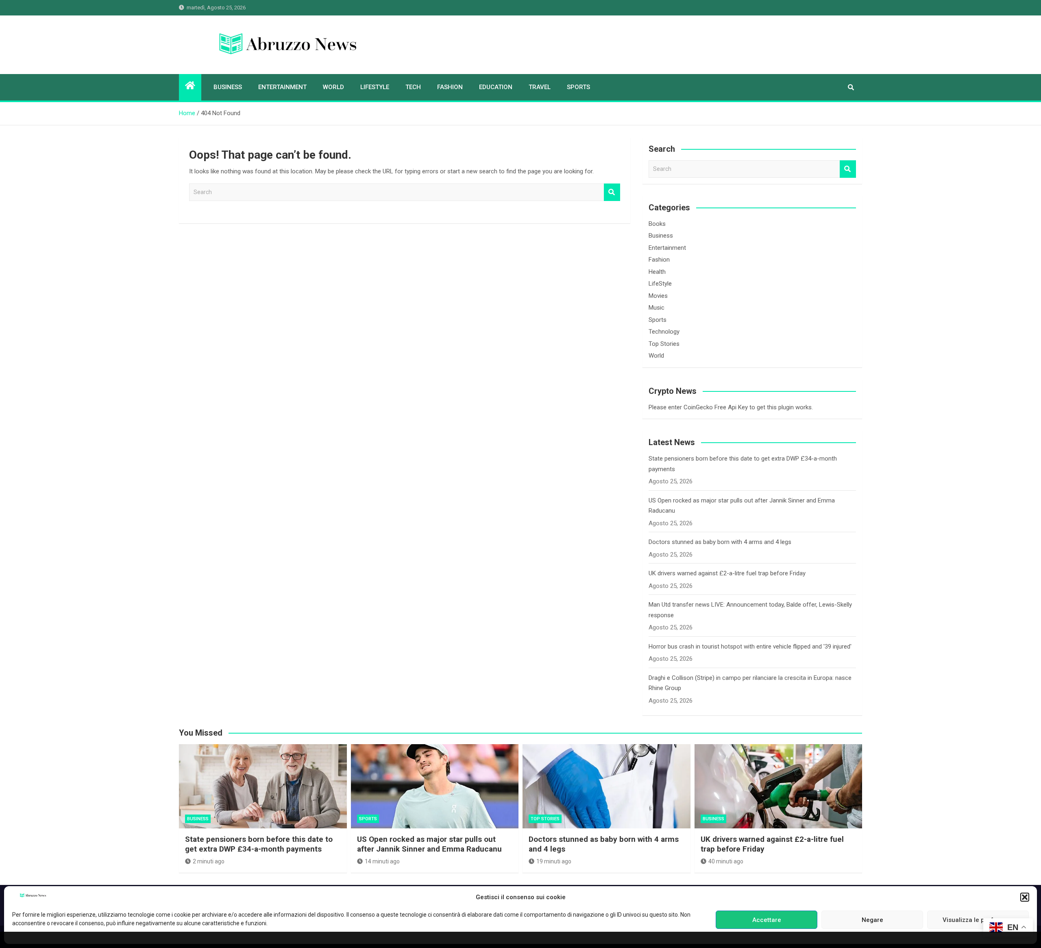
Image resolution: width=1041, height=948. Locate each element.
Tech (413, 87)
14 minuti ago (382, 861)
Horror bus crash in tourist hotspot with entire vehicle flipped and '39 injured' (750, 646)
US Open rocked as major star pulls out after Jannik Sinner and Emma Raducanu (429, 844)
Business (227, 87)
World (333, 87)
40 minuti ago (725, 861)
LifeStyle (374, 87)
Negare (872, 920)
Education (495, 87)
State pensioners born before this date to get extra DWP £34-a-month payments (259, 844)
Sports (578, 87)
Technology (664, 331)
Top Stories (664, 343)
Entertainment (282, 87)
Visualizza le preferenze (978, 920)
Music (656, 307)
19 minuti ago (553, 861)
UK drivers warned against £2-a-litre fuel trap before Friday (727, 573)
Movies (658, 295)
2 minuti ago (208, 861)
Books (657, 223)
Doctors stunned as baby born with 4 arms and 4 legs (720, 542)
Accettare (766, 920)
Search (612, 192)
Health (657, 271)
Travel (540, 87)
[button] (1025, 897)
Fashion (450, 87)
